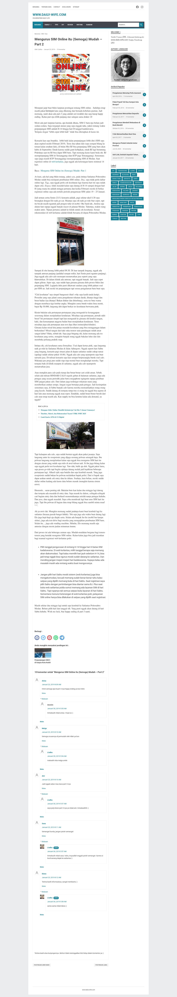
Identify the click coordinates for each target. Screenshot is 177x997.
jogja (130, 187)
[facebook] (37, 637)
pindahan (115, 210)
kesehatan (116, 190)
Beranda (36, 7)
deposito (127, 178)
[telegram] (62, 637)
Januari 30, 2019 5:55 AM (56, 709)
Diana (44, 874)
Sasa (44, 823)
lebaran (135, 190)
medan (135, 194)
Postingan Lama (101, 965)
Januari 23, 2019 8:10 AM (51, 732)
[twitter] (43, 637)
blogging (125, 175)
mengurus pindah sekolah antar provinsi (127, 198)
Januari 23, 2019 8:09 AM (51, 684)
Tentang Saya (46, 7)
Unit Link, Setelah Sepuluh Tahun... (126, 155)
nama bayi (123, 202)
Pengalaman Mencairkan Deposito (126, 113)
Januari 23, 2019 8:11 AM (51, 827)
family (114, 183)
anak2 (140, 171)
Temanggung (122, 171)
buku (134, 175)
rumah (114, 214)
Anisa (44, 681)
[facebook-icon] (137, 7)
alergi (132, 171)
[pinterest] (49, 637)
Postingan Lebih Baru (41, 965)
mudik (114, 202)
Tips (56, 25)
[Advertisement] (127, 260)
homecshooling (126, 183)
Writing (80, 25)
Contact (57, 7)
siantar (123, 214)
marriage (126, 194)
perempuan (127, 206)
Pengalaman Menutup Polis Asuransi (127, 93)
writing (123, 218)
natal (132, 202)
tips (138, 214)
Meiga (44, 728)
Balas (44, 693)
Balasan (45, 699)
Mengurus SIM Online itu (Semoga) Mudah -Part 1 (63, 170)
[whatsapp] (55, 637)
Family (47, 25)
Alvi (43, 776)
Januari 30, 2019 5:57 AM (56, 804)
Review (70, 25)
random (125, 210)
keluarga (139, 187)
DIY (63, 25)
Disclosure (66, 7)
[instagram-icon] (142, 7)
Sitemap (76, 7)
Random (89, 25)
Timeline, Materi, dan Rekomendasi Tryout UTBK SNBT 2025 (63, 413)
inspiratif (138, 183)
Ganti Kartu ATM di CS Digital (52, 417)
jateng (122, 187)
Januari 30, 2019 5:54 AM (56, 756)
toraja (114, 218)
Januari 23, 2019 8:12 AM (51, 877)
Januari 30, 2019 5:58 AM (56, 902)
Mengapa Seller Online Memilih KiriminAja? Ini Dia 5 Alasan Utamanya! (68, 410)
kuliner (125, 190)
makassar (115, 194)
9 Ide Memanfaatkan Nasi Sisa (124, 134)
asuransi (115, 175)
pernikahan (138, 206)
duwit (136, 178)
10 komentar (61, 49)
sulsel (131, 214)
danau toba (116, 178)
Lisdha (49, 752)
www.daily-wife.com (49, 14)
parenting (116, 206)
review (133, 210)
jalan (114, 187)
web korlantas (57, 161)
